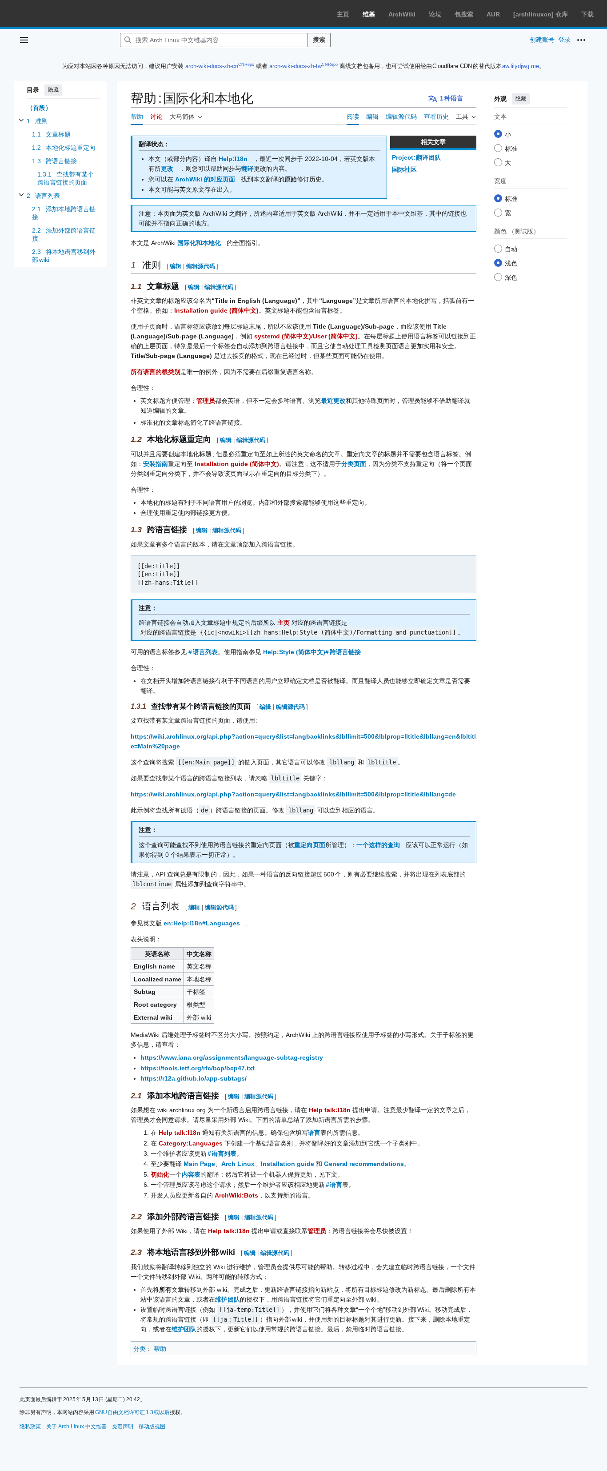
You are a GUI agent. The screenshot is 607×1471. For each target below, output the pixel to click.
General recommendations (364, 1163)
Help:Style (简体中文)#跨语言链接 (312, 651)
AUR (493, 14)
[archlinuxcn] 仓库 (540, 14)
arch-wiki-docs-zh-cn (211, 66)
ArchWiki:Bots (236, 1195)
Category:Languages (191, 1143)
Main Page (199, 1163)
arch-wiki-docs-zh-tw (295, 66)
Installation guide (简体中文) (216, 310)
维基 (369, 14)
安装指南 (155, 463)
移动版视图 (152, 1426)
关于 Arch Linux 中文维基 (76, 1426)
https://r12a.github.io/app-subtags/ (193, 1078)
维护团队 (227, 1299)
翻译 (247, 168)
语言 (314, 1132)
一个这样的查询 (378, 844)
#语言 (334, 1184)
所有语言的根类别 (155, 371)
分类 (139, 1348)
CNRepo (246, 64)
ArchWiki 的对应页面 (205, 179)
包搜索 (464, 14)
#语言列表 (203, 651)
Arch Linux (238, 1163)
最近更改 (333, 400)
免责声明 (122, 1426)
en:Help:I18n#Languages (202, 923)
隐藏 (53, 90)
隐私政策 (30, 1426)
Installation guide (287, 1163)
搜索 (319, 39)
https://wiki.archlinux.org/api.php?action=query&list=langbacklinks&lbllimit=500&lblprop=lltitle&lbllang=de (293, 794)
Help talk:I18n (330, 1109)
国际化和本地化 (199, 242)
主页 (343, 14)
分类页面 (353, 463)
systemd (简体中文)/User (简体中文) (306, 336)
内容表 (191, 1174)
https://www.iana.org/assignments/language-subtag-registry (231, 1057)
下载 (587, 14)
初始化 (160, 1174)
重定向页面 (309, 844)
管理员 (205, 400)
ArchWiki (401, 14)
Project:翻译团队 (416, 157)
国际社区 (404, 169)
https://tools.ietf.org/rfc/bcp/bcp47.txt (197, 1068)
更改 (167, 168)
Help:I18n (233, 158)
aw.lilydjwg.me (520, 66)
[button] (24, 40)
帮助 (160, 1348)
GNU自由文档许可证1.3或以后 (132, 1412)
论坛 (435, 14)
